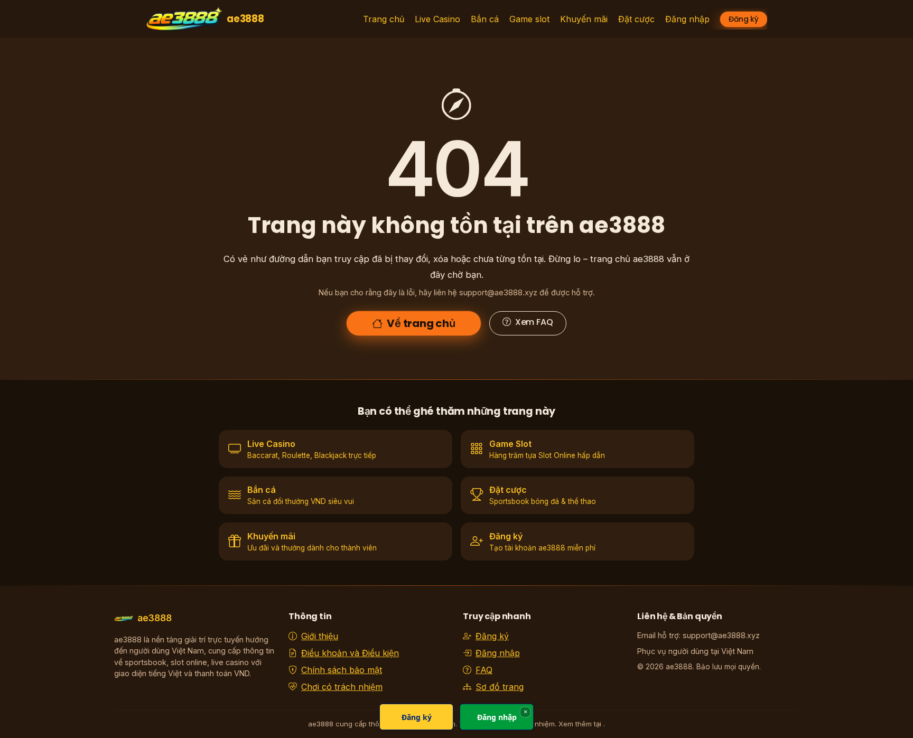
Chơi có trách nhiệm (342, 686)
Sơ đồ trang (500, 686)
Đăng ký (744, 19)
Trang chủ (383, 19)
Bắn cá (485, 19)
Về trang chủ (421, 323)
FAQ (484, 670)
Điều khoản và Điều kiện (350, 653)
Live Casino (437, 19)
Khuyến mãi (584, 19)
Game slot (529, 19)
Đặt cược (636, 19)
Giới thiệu (319, 636)
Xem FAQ (534, 322)
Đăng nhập (687, 19)
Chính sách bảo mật (341, 670)
